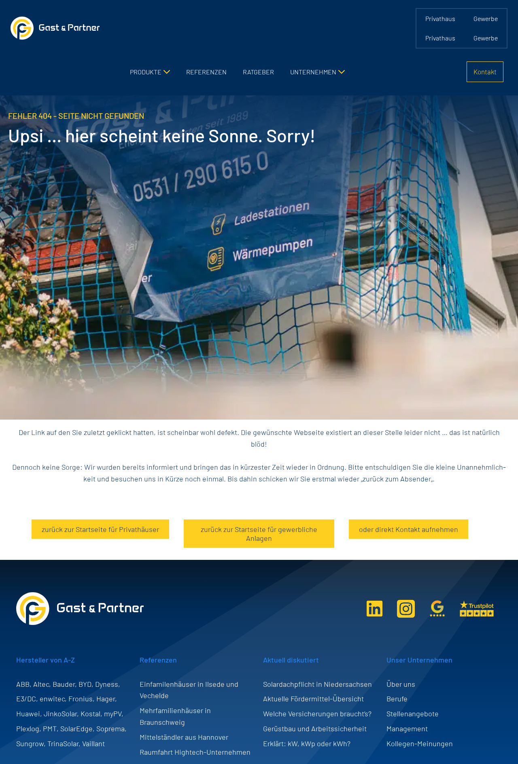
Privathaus (440, 18)
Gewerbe (485, 18)
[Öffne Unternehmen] (341, 72)
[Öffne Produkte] (166, 72)
